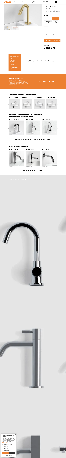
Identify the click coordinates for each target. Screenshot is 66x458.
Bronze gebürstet (47, 18)
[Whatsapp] (54, 48)
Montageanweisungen (14, 62)
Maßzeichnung (13, 58)
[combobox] (15, 434)
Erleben (15, 1)
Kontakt (51, 2)
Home (12, 2)
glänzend (46, 25)
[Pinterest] (51, 48)
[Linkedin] (49, 48)
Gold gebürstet (55, 18)
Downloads (45, 1)
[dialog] (8, 445)
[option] (23, 15)
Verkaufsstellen (28, 2)
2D (10, 65)
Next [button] (58, 103)
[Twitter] (47, 48)
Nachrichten (39, 2)
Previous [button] (7, 103)
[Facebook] (44, 48)
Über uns (33, 2)
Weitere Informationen (5, 442)
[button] (8, 455)
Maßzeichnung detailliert (13, 61)
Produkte (21, 1)
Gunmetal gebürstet (48, 22)
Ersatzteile (12, 64)
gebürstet (55, 22)
